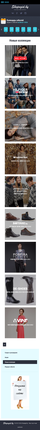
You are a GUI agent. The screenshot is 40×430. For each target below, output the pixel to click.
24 (17, 29)
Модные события (10, 367)
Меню (6, 2)
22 (6, 29)
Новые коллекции (10, 362)
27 (35, 29)
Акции (6, 357)
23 (12, 29)
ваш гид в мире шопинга (20, 9)
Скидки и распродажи (11, 353)
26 (29, 29)
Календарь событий (15, 20)
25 (23, 29)
